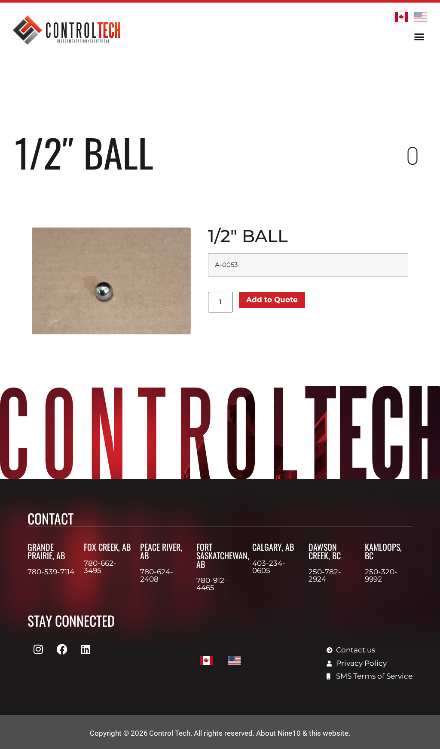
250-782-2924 (325, 575)
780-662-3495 (100, 567)
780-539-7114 (51, 571)
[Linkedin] (85, 649)
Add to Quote (272, 299)
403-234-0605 (268, 567)
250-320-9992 (381, 575)
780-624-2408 (156, 575)
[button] (419, 37)
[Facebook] (62, 649)
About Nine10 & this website (302, 733)
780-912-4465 (211, 584)
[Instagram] (38, 649)
